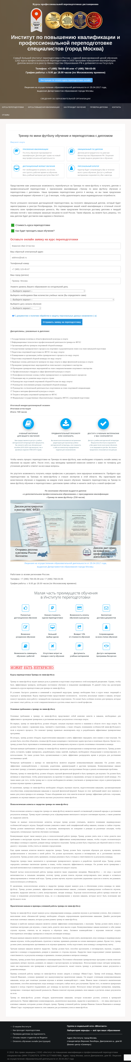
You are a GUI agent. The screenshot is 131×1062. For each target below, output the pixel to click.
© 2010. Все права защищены (21, 1052)
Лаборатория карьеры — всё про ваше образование (93, 1030)
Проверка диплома (99, 107)
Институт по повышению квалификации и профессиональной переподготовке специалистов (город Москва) (65, 43)
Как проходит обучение (75, 107)
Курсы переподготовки (13, 107)
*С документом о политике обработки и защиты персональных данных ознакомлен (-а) (55, 316)
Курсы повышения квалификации (44, 107)
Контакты (116, 107)
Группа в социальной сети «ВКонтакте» (87, 1026)
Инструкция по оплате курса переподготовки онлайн (66, 80)
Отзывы (5, 115)
